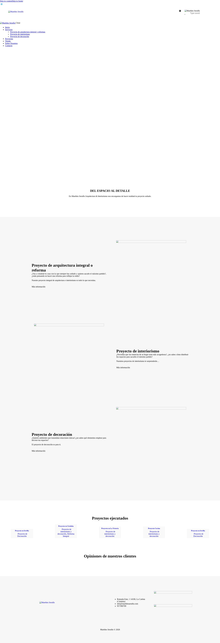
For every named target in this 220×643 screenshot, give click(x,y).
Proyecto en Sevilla (22, 531)
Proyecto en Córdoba (66, 526)
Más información (38, 287)
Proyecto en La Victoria (110, 528)
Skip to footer (17, 1)
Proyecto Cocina (154, 528)
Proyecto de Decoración (22, 535)
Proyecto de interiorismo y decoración (65, 531)
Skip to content (6, 1)
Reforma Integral (68, 535)
